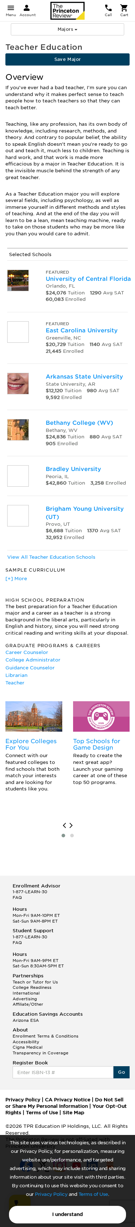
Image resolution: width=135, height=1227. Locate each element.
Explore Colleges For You (31, 744)
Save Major (67, 59)
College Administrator (32, 660)
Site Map (73, 1112)
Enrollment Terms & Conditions (45, 1036)
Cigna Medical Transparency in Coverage (40, 1050)
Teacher (14, 682)
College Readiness (32, 987)
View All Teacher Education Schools (51, 557)
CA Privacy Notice (67, 1099)
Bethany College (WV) (79, 422)
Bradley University (73, 469)
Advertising (25, 998)
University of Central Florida (88, 278)
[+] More (16, 578)
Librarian (16, 675)
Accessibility (26, 1041)
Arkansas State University (84, 376)
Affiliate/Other (28, 1004)
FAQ (17, 897)
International (26, 993)
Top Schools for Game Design (96, 744)
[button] (63, 835)
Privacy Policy (51, 1194)
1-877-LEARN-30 (30, 891)
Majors (66, 29)
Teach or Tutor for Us (35, 982)
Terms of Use (93, 1194)
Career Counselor (26, 652)
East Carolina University (82, 330)
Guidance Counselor (30, 667)
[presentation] (64, 826)
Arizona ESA (26, 1020)
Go (121, 1072)
